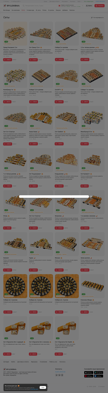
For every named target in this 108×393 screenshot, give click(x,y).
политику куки (34, 389)
